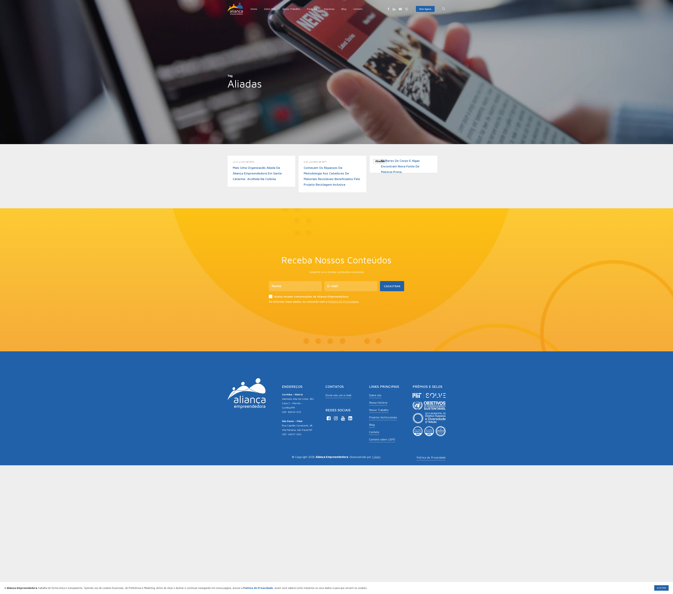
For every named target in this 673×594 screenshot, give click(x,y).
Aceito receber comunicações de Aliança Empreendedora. (311, 296)
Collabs (376, 456)
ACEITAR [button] (661, 587)
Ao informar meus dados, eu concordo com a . (314, 301)
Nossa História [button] (378, 402)
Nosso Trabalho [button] (378, 409)
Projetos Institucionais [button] (383, 417)
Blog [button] (372, 424)
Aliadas (238, 161)
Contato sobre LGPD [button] (382, 439)
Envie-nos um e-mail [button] (338, 395)
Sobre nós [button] (375, 395)
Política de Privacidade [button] (431, 457)
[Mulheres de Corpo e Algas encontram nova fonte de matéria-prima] (403, 164)
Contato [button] (374, 432)
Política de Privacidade (343, 301)
